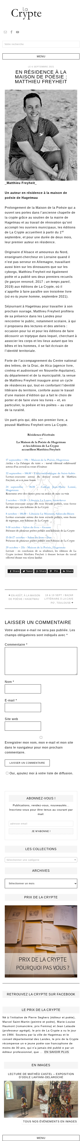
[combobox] (41, 859)
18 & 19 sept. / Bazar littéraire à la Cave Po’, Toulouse (58, 599)
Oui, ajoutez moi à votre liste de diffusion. (41, 773)
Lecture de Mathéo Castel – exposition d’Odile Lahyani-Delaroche (41, 1075)
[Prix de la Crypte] (41, 941)
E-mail (11, 700)
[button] (41, 56)
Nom (9, 681)
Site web (11, 719)
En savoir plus (56, 1051)
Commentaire (16, 644)
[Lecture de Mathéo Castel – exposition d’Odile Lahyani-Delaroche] (41, 1115)
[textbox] (41, 860)
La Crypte (41, 13)
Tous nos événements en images (50, 1121)
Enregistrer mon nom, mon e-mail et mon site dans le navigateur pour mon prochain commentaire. (39, 747)
